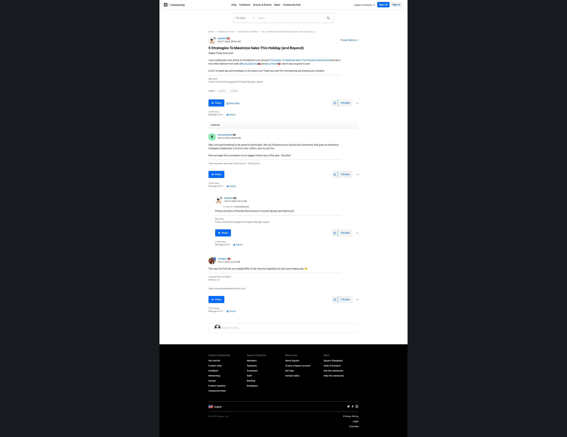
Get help (289, 371)
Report (232, 114)
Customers (252, 371)
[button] (335, 103)
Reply (218, 102)
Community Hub (292, 4)
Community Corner (248, 32)
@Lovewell (271, 63)
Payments (252, 365)
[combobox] (294, 18)
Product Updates (217, 386)
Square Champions (333, 360)
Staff (249, 376)
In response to (236, 207)
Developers (252, 386)
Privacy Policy (351, 416)
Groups (212, 381)
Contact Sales (292, 376)
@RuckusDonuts (248, 63)
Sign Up (383, 4)
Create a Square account (298, 365)
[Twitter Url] (348, 407)
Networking (214, 376)
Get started (214, 360)
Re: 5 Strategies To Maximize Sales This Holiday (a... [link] (289, 32)
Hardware (252, 360)
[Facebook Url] (352, 407)
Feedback (244, 4)
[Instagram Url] (356, 407)
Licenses (354, 426)
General (234, 91)
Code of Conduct (332, 365)
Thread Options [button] (348, 40)
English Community (363, 5)
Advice (222, 91)
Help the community (334, 376)
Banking (251, 381)
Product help (215, 365)
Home (211, 32)
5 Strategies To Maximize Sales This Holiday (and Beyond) (299, 60)
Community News (217, 391)
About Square (292, 360)
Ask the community (333, 371)
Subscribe (234, 103)
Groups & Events (262, 4)
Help (234, 4)
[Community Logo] (166, 5)
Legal (356, 421)
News (277, 4)
